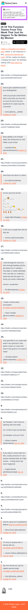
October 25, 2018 (9, 533)
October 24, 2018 (9, 183)
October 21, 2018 (9, 240)
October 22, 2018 (9, 115)
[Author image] (2, 42)
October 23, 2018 (9, 579)
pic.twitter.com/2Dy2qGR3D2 (14, 308)
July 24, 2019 (19, 443)
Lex (6, 42)
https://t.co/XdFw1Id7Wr (18, 525)
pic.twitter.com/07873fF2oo (13, 548)
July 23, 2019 (8, 556)
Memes (3, 23)
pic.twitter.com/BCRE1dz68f (13, 571)
